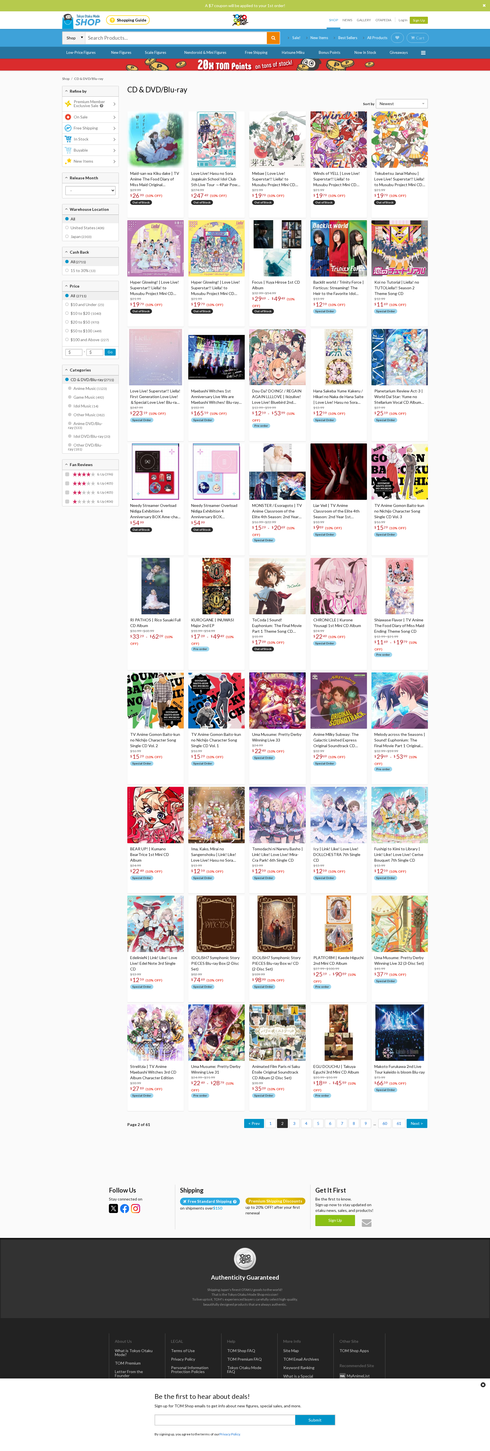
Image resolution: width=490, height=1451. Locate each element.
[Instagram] (135, 1208)
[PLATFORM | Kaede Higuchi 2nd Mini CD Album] (339, 924)
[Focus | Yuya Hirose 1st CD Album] (277, 248)
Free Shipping (256, 52)
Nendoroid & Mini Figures (205, 52)
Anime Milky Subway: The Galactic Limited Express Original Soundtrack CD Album (336, 740)
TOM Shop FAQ (241, 1350)
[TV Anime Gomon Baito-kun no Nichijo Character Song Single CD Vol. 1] (216, 700)
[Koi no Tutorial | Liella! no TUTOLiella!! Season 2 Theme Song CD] (399, 248)
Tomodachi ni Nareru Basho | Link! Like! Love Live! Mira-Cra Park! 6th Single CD (277, 854)
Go (110, 352)
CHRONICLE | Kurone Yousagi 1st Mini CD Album (337, 622)
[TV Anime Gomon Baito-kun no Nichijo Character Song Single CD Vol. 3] (399, 471)
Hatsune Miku (293, 52)
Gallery (364, 20)
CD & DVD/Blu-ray (157, 89)
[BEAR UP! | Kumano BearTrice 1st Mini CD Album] (155, 815)
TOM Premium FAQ (244, 1359)
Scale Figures (155, 52)
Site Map (291, 1350)
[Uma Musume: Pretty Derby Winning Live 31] (216, 1032)
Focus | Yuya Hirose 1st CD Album (276, 285)
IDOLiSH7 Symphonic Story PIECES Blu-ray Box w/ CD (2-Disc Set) (276, 963)
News (347, 20)
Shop (333, 20)
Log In (403, 20)
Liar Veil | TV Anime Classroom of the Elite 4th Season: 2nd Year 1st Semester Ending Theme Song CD (336, 511)
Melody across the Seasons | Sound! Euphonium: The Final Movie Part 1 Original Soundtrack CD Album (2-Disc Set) (399, 740)
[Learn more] (100, 105)
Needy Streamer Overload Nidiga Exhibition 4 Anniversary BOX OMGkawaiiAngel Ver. (214, 511)
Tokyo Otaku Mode (241, 20)
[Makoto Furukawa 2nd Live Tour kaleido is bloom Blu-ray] (399, 1032)
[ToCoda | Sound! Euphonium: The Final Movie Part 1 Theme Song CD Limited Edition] (277, 586)
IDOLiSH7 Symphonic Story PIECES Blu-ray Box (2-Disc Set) (215, 963)
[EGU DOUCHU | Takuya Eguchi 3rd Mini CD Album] (339, 1032)
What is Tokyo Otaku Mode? (134, 1352)
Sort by (368, 104)
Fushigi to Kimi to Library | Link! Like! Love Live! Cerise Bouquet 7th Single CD (398, 854)
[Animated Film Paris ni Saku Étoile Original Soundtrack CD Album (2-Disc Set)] (277, 1032)
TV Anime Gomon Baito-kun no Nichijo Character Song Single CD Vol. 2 (155, 740)
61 (399, 1123)
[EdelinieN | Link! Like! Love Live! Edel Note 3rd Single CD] (155, 924)
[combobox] (176, 38)
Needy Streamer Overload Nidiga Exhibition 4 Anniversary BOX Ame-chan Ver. (155, 511)
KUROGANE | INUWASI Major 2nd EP (212, 622)
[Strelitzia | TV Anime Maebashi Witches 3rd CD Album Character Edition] (155, 1032)
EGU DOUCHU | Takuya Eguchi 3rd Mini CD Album (336, 1069)
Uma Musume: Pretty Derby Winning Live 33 (276, 737)
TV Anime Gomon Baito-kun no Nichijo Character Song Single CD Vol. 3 (399, 511)
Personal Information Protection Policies (189, 1369)
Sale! (296, 37)
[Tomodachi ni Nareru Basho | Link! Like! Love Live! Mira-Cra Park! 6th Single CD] (277, 815)
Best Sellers (347, 37)
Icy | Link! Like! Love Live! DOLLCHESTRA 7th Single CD (336, 854)
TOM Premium (128, 1363)
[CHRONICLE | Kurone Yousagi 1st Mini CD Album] (339, 586)
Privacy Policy (183, 1359)
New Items (319, 37)
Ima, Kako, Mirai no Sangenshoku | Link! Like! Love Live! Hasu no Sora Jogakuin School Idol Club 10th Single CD (213, 854)
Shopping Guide (131, 20)
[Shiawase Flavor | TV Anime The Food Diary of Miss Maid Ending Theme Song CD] (399, 586)
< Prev (254, 1123)
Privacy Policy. (230, 1434)
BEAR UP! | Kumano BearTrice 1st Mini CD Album (149, 854)
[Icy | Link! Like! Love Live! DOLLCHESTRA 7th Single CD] (339, 815)
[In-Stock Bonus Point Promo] (245, 65)
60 (385, 1123)
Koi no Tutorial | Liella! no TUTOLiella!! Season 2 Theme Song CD (396, 288)
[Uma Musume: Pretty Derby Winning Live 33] (277, 700)
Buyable (81, 150)
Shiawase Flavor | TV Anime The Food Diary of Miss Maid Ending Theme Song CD (399, 625)
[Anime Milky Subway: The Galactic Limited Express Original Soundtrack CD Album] (339, 700)
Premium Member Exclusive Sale (89, 103)
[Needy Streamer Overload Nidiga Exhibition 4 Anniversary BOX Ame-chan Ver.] (155, 471)
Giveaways (399, 52)
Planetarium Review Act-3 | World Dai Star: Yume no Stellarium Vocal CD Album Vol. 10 (398, 396)
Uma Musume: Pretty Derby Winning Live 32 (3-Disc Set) (399, 960)
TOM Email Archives (301, 1359)
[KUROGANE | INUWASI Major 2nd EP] (216, 586)
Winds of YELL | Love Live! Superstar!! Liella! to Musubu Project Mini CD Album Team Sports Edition (337, 179)
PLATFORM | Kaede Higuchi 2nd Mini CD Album (338, 960)
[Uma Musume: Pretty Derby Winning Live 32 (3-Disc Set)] (399, 924)
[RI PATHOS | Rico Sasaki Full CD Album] (155, 586)
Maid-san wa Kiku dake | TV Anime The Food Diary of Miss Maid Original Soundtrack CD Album (154, 179)
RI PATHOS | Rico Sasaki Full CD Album (155, 622)
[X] (113, 1208)
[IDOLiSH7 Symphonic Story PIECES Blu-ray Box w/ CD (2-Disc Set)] (277, 924)
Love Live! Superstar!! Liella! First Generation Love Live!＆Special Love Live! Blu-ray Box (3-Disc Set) (155, 396)
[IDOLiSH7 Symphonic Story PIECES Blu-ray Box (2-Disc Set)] (216, 924)
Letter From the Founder (129, 1373)
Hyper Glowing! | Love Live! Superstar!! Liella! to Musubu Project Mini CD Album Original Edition (215, 288)
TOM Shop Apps (354, 1350)
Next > (417, 1123)
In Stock (81, 139)
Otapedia (383, 20)
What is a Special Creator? (298, 1378)
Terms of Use (183, 1350)
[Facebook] (124, 1208)
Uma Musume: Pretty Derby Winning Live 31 (215, 1069)
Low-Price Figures (81, 52)
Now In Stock (365, 52)
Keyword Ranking (298, 1367)
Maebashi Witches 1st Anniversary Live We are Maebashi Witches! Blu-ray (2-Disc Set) (215, 396)
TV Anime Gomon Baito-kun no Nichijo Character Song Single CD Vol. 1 (216, 740)
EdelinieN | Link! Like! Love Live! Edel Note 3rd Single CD (153, 963)
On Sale (81, 116)
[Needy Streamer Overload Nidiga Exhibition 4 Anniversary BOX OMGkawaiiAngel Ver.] (216, 471)
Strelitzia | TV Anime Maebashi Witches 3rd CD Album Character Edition (153, 1072)
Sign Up (419, 20)
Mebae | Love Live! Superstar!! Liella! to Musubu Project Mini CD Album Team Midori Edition (275, 179)
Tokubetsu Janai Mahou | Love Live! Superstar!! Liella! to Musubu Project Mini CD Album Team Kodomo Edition (399, 179)
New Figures (121, 52)
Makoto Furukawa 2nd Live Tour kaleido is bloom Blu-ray (399, 1069)
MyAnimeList (358, 1375)
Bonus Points (329, 52)
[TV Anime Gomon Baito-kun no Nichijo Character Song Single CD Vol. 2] (155, 700)
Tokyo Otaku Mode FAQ (244, 1369)
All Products (377, 37)
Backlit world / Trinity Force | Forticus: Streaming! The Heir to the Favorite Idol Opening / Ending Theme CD (338, 288)
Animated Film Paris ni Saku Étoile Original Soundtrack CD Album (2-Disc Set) (276, 1072)
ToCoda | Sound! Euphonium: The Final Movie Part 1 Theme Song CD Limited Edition (277, 625)
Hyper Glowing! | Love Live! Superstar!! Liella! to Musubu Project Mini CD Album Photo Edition (154, 288)
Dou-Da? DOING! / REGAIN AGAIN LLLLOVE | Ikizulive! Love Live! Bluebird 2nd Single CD (276, 396)
